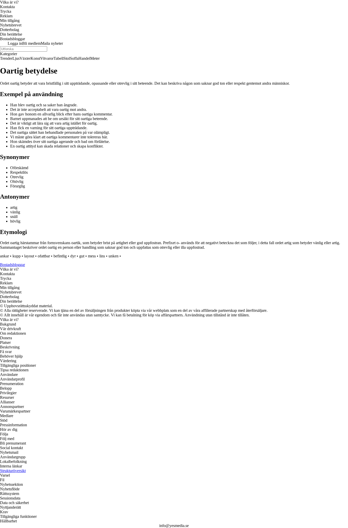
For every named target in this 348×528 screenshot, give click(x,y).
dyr (73, 256)
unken (113, 256)
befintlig (60, 256)
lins (102, 256)
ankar (4, 256)
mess (92, 256)
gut (81, 256)
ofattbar (44, 256)
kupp (16, 256)
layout (29, 256)
